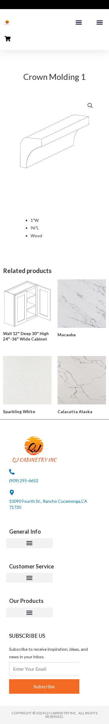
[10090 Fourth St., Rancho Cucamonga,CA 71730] (12, 492)
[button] (79, 23)
